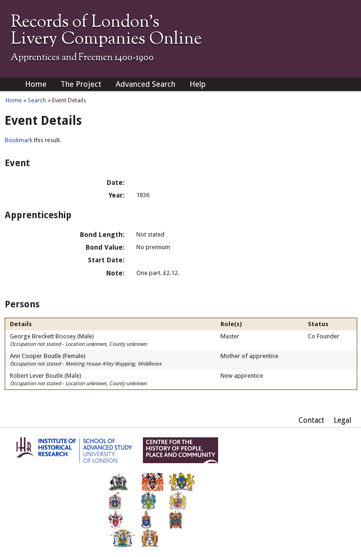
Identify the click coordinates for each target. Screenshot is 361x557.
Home (36, 84)
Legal (343, 420)
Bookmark (18, 140)
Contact (311, 420)
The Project (81, 84)
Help (197, 84)
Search (37, 100)
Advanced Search (145, 84)
